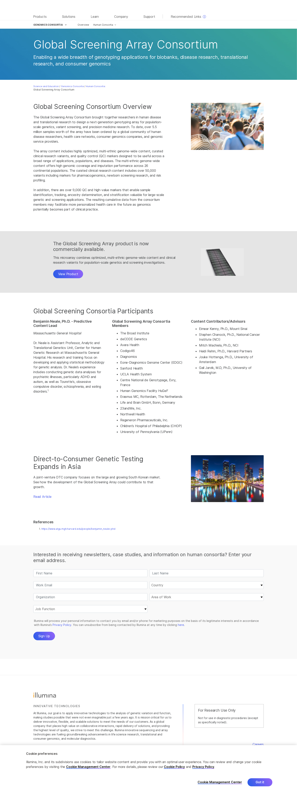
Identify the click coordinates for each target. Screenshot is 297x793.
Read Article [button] (42, 497)
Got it (260, 782)
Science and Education (46, 86)
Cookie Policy (174, 767)
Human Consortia (103, 24)
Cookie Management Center (88, 767)
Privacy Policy (203, 767)
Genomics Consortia (72, 86)
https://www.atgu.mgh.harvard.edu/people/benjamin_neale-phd (78, 528)
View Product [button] (68, 274)
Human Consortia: (95, 86)
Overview (83, 24)
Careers (258, 744)
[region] (148, 769)
